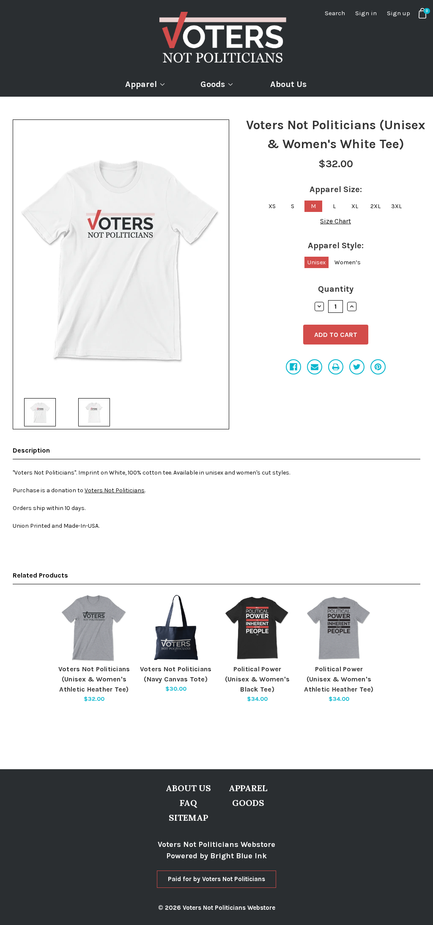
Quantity (336, 289)
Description (31, 450)
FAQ (188, 803)
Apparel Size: (336, 189)
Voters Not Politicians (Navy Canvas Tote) (176, 674)
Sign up (398, 13)
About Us (288, 84)
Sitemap (188, 817)
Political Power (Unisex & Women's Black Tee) (257, 679)
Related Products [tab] (40, 575)
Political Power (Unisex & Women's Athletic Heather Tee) (338, 679)
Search (335, 13)
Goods (212, 84)
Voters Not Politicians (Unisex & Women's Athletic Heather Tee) (94, 679)
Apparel (141, 84)
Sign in (366, 13)
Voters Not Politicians (115, 490)
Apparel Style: (336, 245)
